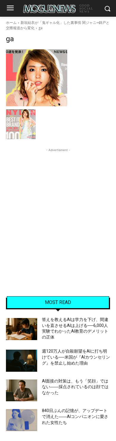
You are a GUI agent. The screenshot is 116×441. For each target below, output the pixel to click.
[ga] (58, 77)
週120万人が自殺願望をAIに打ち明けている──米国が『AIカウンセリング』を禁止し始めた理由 (76, 357)
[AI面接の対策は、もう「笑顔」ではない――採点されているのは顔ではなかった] (21, 390)
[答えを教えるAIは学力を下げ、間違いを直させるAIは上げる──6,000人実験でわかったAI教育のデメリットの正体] (21, 329)
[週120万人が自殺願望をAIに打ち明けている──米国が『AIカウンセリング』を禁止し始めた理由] (21, 361)
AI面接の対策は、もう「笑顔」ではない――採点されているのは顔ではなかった (75, 387)
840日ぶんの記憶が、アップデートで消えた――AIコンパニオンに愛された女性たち (75, 416)
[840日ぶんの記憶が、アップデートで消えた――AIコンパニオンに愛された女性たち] (21, 420)
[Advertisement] (58, 211)
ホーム (11, 22)
